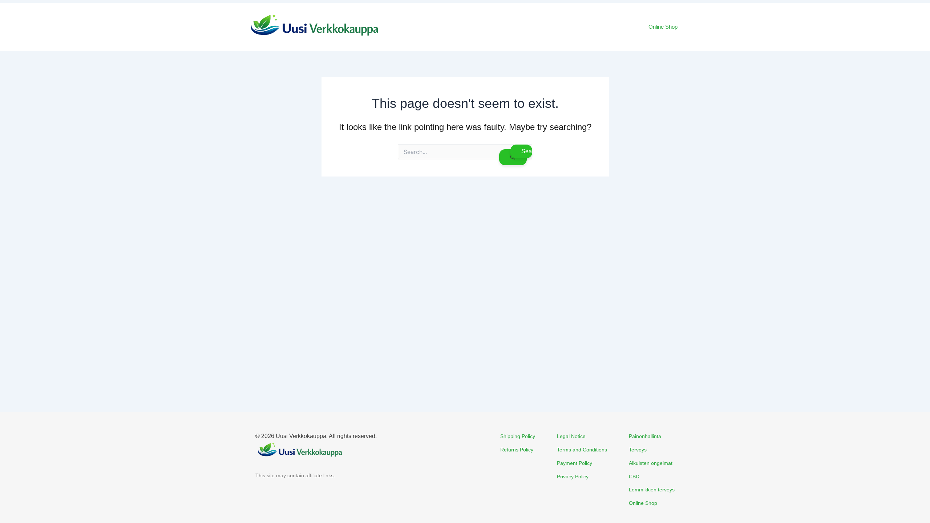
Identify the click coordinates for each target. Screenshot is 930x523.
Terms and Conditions (582, 450)
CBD (634, 476)
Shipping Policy (517, 436)
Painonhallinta (645, 436)
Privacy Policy (573, 476)
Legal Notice (571, 436)
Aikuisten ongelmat (650, 463)
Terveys (638, 450)
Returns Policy (516, 450)
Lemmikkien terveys (652, 489)
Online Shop (663, 27)
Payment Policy (574, 463)
